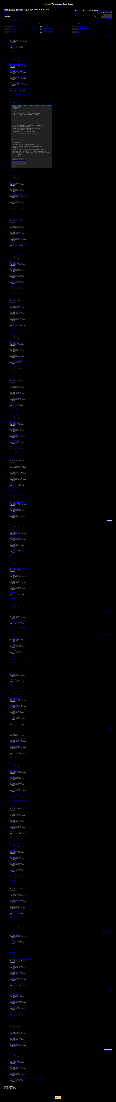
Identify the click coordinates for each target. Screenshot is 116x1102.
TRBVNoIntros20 (14, 615)
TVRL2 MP (12, 489)
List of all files (109, 18)
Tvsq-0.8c (12, 722)
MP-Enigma (12, 268)
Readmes (110, 19)
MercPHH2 (12, 850)
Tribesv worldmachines (16, 983)
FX (111, 991)
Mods (110, 521)
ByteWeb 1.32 (13, 679)
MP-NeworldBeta (14, 348)
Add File (50, 7)
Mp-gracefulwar (14, 305)
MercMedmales (14, 844)
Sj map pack (13, 452)
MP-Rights (12, 372)
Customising (107, 931)
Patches (109, 612)
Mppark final (13, 446)
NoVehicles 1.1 (13, 685)
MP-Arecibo (12, 188)
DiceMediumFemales (15, 782)
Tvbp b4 (11, 580)
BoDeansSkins (13, 770)
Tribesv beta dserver (15, 704)
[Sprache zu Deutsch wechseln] (104, 10)
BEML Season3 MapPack (84, 28)
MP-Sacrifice (13, 385)
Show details (12, 42)
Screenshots (56, 7)
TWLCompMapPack (15, 496)
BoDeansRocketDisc (15, 1006)
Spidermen (12, 887)
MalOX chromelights (15, 794)
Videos (61, 7)
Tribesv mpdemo (14, 638)
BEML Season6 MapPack (17, 82)
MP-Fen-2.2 (12, 274)
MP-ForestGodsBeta (15, 286)
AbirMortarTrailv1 (14, 994)
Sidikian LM (12, 880)
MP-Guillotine (13, 311)
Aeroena (11, 45)
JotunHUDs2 (13, 555)
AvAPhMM (12, 751)
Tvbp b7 (11, 586)
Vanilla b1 (12, 605)
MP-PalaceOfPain (14, 366)
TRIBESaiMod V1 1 (15, 574)
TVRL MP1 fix (13, 483)
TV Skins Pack (45, 29)
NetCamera (12, 946)
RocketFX (12, 1031)
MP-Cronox (80, 31)
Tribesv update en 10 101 (17, 621)
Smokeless (12, 1037)
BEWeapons (13, 757)
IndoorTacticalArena (15, 176)
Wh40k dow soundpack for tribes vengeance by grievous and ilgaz (30, 1078)
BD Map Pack (13, 51)
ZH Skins (13, 32)
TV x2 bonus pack (14, 471)
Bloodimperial (13, 764)
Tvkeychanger (13, 663)
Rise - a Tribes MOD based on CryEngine (13, 20)
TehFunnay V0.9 (14, 1072)
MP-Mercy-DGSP (14, 336)
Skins (110, 729)
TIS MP (13, 28)
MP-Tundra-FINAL (14, 440)
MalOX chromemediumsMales (18, 800)
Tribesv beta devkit (15, 971)
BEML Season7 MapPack (48, 32)
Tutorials (66, 7)
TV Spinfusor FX (14, 1043)
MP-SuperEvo (13, 397)
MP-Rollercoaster (14, 379)
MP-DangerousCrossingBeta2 (18, 243)
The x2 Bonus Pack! (8, 14)
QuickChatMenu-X (15, 1066)
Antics (11, 525)
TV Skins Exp (13, 893)
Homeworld (12, 169)
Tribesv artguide (14, 965)
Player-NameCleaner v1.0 (17, 692)
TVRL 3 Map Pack (15, 29)
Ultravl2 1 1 (12, 598)
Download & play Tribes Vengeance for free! (17, 11)
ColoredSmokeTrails (15, 1012)
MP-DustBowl (13, 262)
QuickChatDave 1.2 (15, 1060)
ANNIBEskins (13, 733)
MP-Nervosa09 (13, 342)
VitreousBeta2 (13, 508)
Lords (10, 562)
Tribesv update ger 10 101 (17, 627)
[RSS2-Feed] (78, 10)
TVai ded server (14, 710)
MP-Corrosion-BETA (15, 225)
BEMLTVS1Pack (14, 101)
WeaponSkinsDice (15, 917)
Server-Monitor (58, 1092)
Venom (11, 905)
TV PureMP (12, 650)
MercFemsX (13, 825)
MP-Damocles (13, 237)
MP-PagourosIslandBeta (16, 360)
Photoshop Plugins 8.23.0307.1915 (20, 959)
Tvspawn (12, 716)
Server (109, 670)
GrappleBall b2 (81, 26)
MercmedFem (13, 837)
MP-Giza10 (12, 299)
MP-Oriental (12, 354)
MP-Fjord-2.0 (81, 29)
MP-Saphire (12, 391)
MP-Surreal (12, 403)
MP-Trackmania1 (14, 422)
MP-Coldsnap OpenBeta (16, 219)
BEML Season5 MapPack (17, 76)
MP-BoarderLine (45, 26)
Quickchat (108, 1050)
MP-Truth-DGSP (14, 434)
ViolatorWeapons (14, 911)
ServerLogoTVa (14, 698)
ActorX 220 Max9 (14, 934)
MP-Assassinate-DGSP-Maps (18, 194)
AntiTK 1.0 (12, 673)
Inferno (13, 31)
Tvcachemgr (13, 656)
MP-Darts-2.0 (13, 249)
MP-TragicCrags (14, 428)
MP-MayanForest (14, 329)
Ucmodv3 (12, 592)
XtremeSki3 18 (13, 514)
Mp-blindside (13, 200)
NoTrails (11, 1025)
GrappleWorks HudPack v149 (18, 549)
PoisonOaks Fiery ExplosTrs (18, 568)
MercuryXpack (13, 856)
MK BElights (13, 862)
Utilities (109, 635)
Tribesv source (13, 977)
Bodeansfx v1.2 (14, 1000)
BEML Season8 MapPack (48, 28)
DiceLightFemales (14, 776)
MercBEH (12, 819)
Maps (110, 36)
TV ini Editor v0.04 (15, 644)
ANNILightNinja (14, 745)
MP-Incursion (13, 317)
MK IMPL (12, 868)
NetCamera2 (13, 953)
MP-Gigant (12, 292)
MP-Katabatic (13, 323)
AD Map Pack (13, 39)
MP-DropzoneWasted (15, 256)
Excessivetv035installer (16, 537)
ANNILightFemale (14, 739)
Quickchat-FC (13, 1054)
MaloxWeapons (14, 813)
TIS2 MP (13, 26)
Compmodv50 (13, 531)
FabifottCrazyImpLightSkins (17, 788)
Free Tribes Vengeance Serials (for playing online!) (15, 13)
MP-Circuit (12, 212)
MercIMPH (12, 831)
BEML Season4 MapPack (48, 31)
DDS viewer (12, 940)
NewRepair (12, 1018)
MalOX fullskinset (14, 807)
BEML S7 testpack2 (15, 58)
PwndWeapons (13, 874)
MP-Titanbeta (13, 416)
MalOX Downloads (8, 19)
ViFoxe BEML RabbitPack (17, 502)
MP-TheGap (13, 409)
